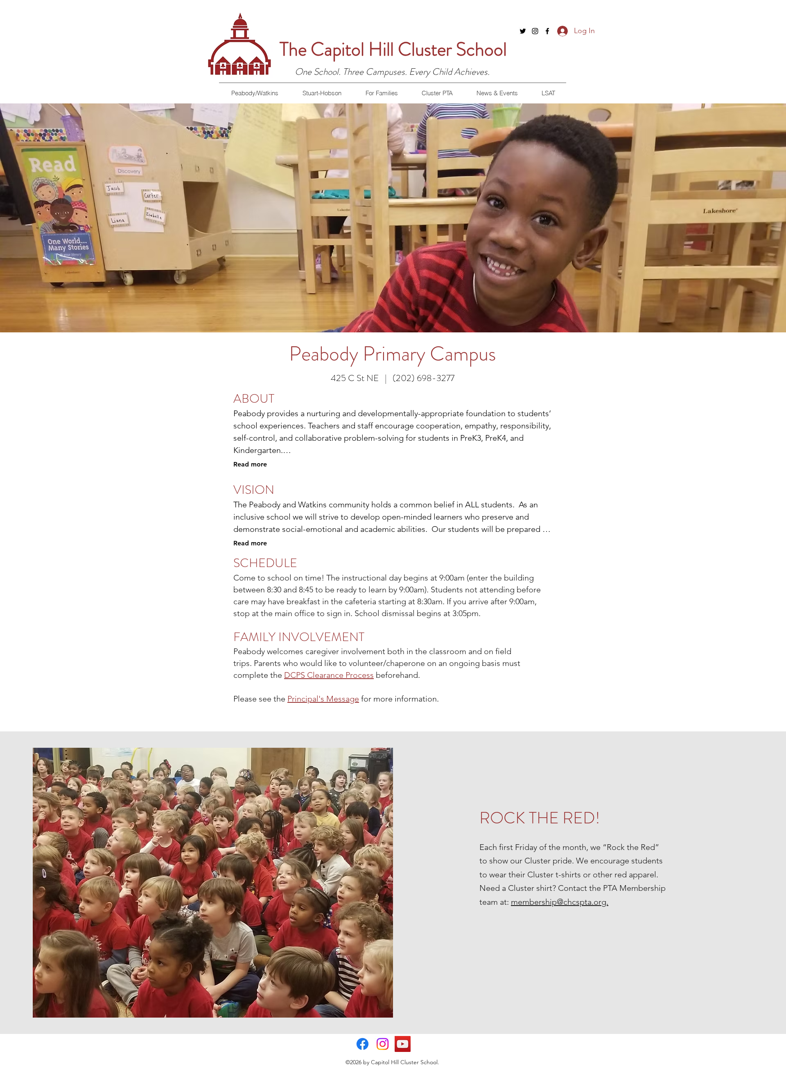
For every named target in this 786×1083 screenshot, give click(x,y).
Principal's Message (323, 699)
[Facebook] (547, 31)
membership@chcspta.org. (559, 902)
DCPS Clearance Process (329, 675)
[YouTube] (403, 1044)
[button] (254, 93)
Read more (250, 464)
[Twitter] (523, 31)
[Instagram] (535, 31)
